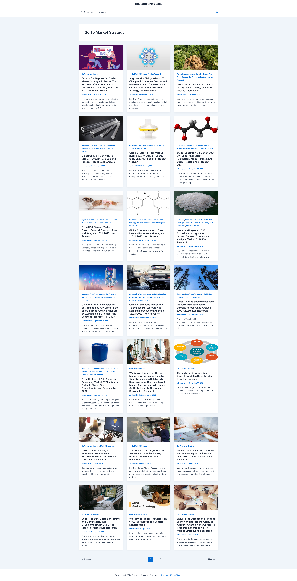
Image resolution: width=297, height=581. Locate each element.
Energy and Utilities (97, 145)
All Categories (87, 12)
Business (204, 74)
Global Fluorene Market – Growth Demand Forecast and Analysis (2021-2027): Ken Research (147, 233)
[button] (217, 12)
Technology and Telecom (195, 297)
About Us (103, 12)
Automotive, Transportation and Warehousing (147, 294)
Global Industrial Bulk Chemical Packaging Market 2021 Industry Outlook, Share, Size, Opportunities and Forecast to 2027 (100, 385)
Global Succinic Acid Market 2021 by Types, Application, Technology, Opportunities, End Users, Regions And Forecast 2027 (195, 158)
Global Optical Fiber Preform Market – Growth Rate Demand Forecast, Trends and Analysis (99, 158)
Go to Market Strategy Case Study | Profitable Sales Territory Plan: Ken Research (195, 376)
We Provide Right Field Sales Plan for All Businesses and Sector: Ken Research (148, 521)
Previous (87, 559)
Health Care (141, 148)
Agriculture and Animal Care (188, 74)
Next (211, 559)
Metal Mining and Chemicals (202, 148)
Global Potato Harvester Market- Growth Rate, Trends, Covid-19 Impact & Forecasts (195, 87)
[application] (94, 12)
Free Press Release (145, 145)
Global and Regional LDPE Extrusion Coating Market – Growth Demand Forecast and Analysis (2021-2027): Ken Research (193, 236)
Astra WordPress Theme (171, 575)
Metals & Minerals (193, 226)
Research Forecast (148, 3)
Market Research (154, 74)
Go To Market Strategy (90, 74)
